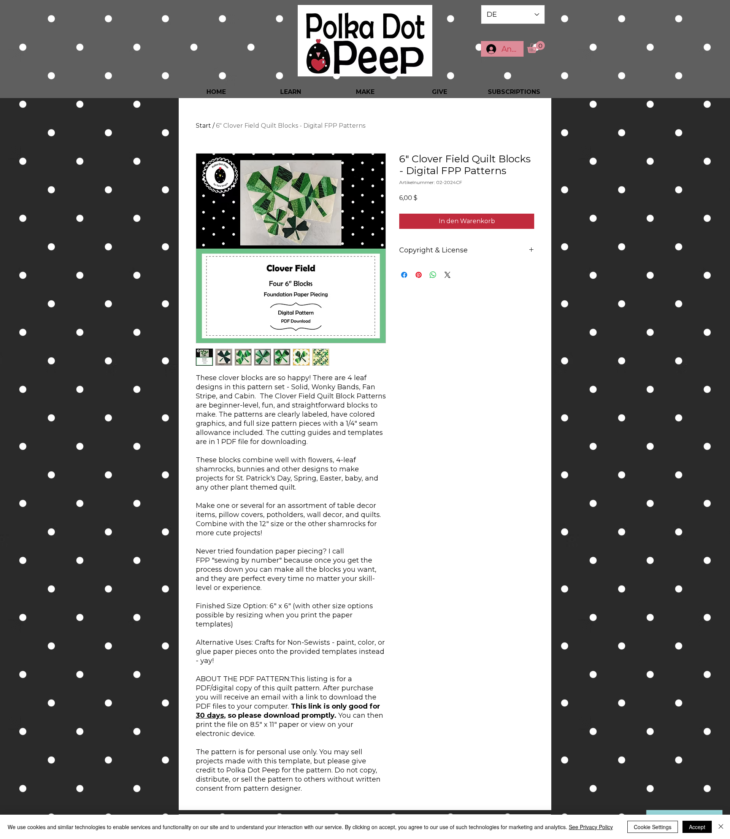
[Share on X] (447, 274)
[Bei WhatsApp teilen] (433, 274)
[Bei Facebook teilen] (404, 274)
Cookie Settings (652, 827)
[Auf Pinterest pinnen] (418, 274)
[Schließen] (720, 827)
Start (203, 125)
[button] (536, 47)
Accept (697, 827)
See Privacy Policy (591, 827)
